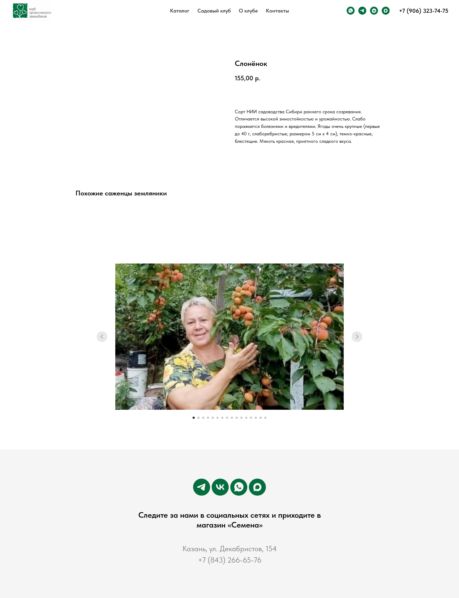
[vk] (220, 487)
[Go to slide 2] (198, 418)
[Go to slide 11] (241, 418)
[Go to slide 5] (213, 418)
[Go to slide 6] (217, 418)
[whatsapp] (351, 11)
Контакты (277, 10)
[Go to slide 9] (232, 418)
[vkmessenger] (374, 11)
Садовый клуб (214, 10)
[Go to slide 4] (208, 418)
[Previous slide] (102, 336)
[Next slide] (357, 336)
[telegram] (362, 11)
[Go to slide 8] (227, 418)
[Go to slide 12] (246, 418)
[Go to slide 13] (251, 418)
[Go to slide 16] (265, 418)
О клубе (248, 10)
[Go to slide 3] (203, 418)
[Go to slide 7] (222, 418)
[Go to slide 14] (256, 418)
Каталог (179, 10)
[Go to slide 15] (261, 418)
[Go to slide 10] (237, 418)
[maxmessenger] (386, 11)
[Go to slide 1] (194, 418)
